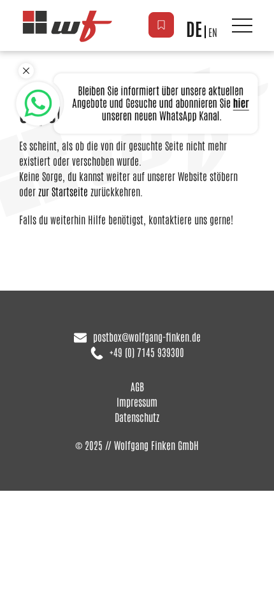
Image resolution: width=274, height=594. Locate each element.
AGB (137, 386)
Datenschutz (137, 416)
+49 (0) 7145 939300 (147, 351)
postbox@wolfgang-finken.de (147, 336)
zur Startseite (63, 191)
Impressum (137, 401)
